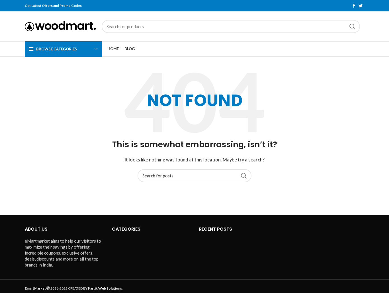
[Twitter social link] (360, 5)
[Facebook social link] (354, 5)
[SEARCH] (352, 26)
